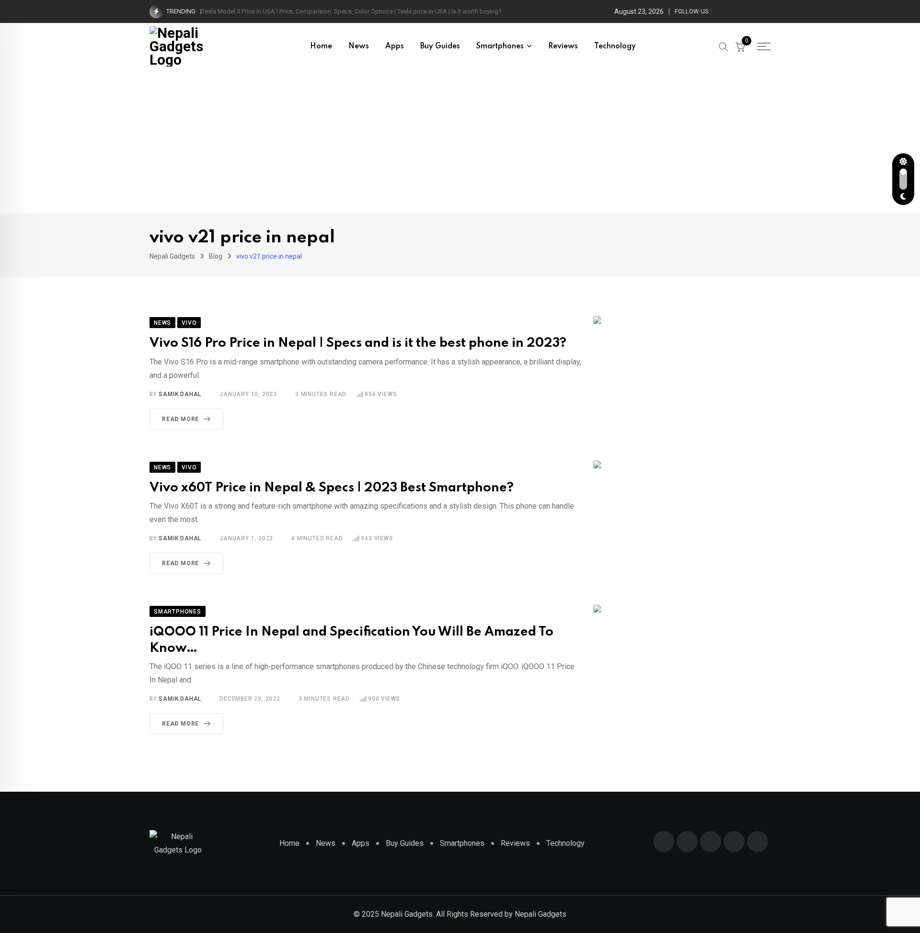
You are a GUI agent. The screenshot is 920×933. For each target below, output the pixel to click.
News (358, 46)
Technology (615, 46)
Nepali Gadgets (540, 914)
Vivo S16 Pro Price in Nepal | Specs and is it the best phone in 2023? (358, 343)
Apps (394, 46)
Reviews (563, 46)
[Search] (723, 46)
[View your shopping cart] (740, 46)
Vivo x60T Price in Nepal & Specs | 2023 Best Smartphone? (332, 487)
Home (321, 46)
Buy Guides (440, 46)
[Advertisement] (460, 142)
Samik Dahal (180, 394)
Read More (180, 419)
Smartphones (500, 46)
